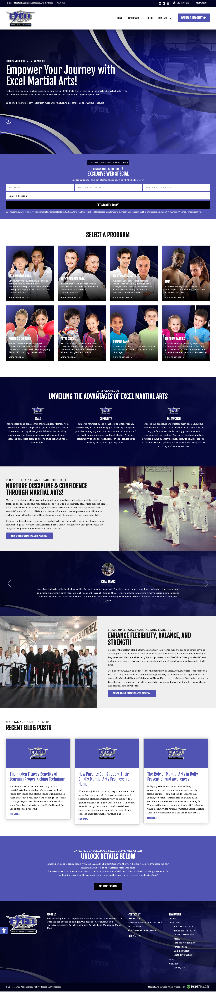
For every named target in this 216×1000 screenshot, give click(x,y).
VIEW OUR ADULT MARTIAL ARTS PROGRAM (131, 693)
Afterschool (180, 946)
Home (119, 18)
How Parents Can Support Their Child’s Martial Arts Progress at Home (103, 779)
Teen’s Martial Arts (184, 930)
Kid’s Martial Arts (184, 926)
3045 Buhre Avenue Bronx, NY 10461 (145, 922)
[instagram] (168, 3)
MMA (177, 938)
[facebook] (160, 3)
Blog (150, 18)
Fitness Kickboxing (185, 942)
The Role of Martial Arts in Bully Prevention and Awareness (172, 776)
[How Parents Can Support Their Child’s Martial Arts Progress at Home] (107, 753)
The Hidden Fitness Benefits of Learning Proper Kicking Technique (37, 776)
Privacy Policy (33, 986)
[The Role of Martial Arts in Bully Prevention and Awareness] (176, 753)
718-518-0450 (183, 2)
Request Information (193, 18)
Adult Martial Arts (184, 934)
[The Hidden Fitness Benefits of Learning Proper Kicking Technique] (38, 753)
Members (201, 2)
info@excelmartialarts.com (143, 930)
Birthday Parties (183, 954)
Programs (133, 18)
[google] (164, 3)
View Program (17, 297)
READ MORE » (15, 814)
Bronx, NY (179, 967)
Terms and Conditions (51, 986)
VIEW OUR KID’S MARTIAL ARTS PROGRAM (29, 535)
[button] (4, 930)
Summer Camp (182, 950)
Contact (162, 18)
